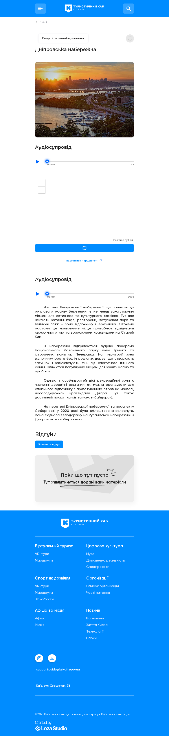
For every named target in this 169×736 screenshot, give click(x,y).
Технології (94, 631)
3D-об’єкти (44, 599)
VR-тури (42, 554)
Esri (130, 240)
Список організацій (102, 586)
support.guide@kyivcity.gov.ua (58, 669)
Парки (91, 638)
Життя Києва (97, 625)
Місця (39, 625)
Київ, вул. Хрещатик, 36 (53, 685)
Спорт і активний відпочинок (63, 38)
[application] (84, 209)
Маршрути (44, 560)
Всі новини (95, 618)
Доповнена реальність (105, 560)
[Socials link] (39, 658)
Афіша (40, 618)
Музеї (90, 554)
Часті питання (98, 593)
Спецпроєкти (97, 567)
